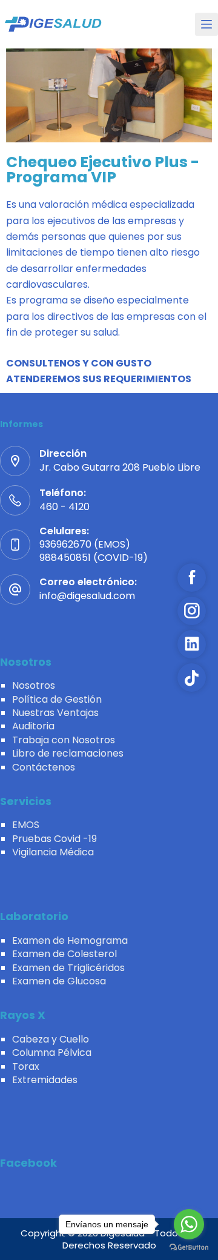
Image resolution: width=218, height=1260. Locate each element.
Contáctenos (43, 767)
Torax (25, 1066)
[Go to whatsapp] (189, 1224)
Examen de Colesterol (64, 954)
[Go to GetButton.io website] (189, 1248)
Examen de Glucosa (59, 981)
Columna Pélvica (51, 1052)
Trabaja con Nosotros (63, 740)
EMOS (25, 825)
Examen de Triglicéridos (68, 968)
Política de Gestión (57, 699)
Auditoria (33, 726)
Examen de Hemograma (70, 940)
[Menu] (206, 24)
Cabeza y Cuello (50, 1039)
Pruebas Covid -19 (54, 839)
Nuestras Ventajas (55, 713)
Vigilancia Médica (53, 852)
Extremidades (45, 1080)
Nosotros (33, 685)
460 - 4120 (64, 507)
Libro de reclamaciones (68, 753)
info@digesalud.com (87, 596)
